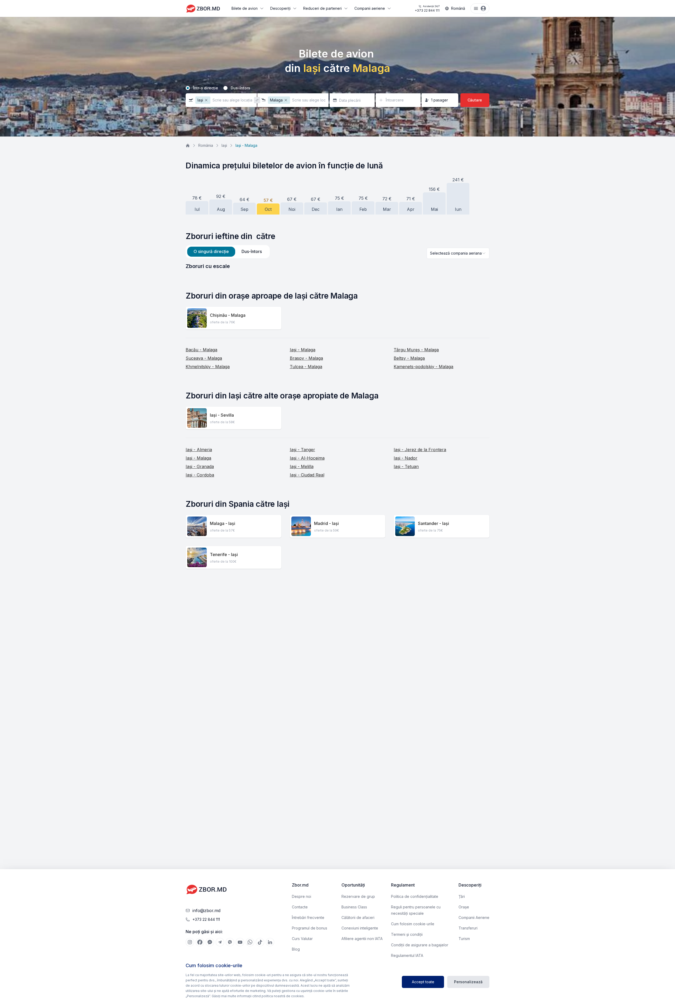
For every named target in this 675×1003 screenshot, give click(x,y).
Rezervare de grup (358, 896)
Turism (464, 938)
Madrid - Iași (326, 523)
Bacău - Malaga (201, 349)
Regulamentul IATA (407, 955)
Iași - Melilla (302, 466)
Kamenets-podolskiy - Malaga (423, 366)
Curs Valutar (302, 938)
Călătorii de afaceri (357, 917)
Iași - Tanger (302, 449)
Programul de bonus (309, 928)
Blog (296, 949)
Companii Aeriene (474, 917)
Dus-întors (240, 88)
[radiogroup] (337, 88)
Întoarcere (395, 100)
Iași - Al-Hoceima (307, 458)
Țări (462, 896)
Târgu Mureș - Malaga (416, 349)
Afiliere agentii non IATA (362, 938)
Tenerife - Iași (224, 554)
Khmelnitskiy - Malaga (208, 366)
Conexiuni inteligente (359, 928)
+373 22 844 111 (427, 8)
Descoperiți (280, 8)
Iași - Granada (200, 466)
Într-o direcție (205, 88)
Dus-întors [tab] (252, 251)
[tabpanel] (337, 266)
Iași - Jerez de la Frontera (420, 449)
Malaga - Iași (222, 523)
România (205, 145)
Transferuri (468, 928)
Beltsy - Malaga (409, 358)
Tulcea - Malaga (306, 366)
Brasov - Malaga (306, 358)
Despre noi (301, 896)
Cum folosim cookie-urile (412, 924)
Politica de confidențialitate (414, 896)
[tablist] (228, 251)
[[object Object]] (190, 942)
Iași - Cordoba (200, 475)
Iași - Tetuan (406, 466)
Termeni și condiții (407, 934)
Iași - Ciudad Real (307, 475)
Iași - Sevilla (222, 415)
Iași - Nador (405, 458)
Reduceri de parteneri (322, 8)
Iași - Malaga (302, 349)
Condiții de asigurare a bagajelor (419, 945)
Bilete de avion (245, 8)
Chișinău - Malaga (227, 315)
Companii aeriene (369, 8)
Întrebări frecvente (308, 917)
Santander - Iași (433, 523)
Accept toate (423, 982)
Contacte (300, 907)
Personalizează (468, 982)
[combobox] (458, 253)
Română (458, 8)
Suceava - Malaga (204, 358)
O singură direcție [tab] (211, 251)
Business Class (354, 907)
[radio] (188, 88)
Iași (224, 145)
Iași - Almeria (199, 449)
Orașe (464, 907)
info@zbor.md (206, 910)
